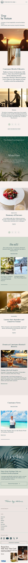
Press (2, 522)
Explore (14, 224)
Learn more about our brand (14, 129)
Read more (3, 435)
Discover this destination (14, 175)
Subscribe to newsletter (14, 542)
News (2, 519)
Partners (3, 524)
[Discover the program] (14, 457)
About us (3, 517)
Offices (2, 520)
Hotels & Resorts (4, 508)
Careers (2, 528)
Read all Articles (14, 406)
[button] (12, 178)
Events (2, 529)
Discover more (4, 383)
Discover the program (13, 483)
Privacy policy (4, 526)
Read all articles (14, 253)
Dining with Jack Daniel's (9, 370)
